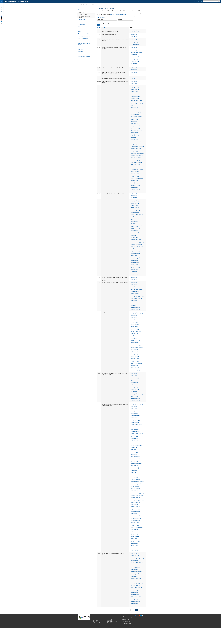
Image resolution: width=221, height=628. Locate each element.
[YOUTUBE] (1, 20)
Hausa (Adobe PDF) (134, 447)
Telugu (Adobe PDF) (135, 531)
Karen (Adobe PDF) (134, 126)
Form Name (120, 19)
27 (122, 610)
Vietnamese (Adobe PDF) (135, 65)
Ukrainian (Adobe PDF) (135, 185)
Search (219, 1)
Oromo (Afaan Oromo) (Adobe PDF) (138, 153)
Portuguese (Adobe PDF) (135, 160)
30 (129, 610)
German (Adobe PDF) (135, 336)
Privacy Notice (110, 622)
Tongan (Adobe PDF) (135, 538)
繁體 (125, 619)
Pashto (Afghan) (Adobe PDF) (136, 157)
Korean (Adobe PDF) (135, 56)
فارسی (130, 625)
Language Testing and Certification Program (84, 44)
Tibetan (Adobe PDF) (135, 534)
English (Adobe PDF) (135, 31)
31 (131, 610)
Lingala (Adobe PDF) (135, 139)
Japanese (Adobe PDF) (135, 125)
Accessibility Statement (111, 619)
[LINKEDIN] (1, 22)
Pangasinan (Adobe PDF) (135, 497)
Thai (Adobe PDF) (134, 180)
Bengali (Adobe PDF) (135, 94)
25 (117, 610)
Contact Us (95, 621)
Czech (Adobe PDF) (134, 216)
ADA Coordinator (81, 51)
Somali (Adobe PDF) (135, 61)
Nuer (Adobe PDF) (134, 151)
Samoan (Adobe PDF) (135, 171)
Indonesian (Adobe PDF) (135, 456)
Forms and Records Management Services (84, 17)
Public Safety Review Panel (83, 38)
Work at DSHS (95, 620)
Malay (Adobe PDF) (134, 142)
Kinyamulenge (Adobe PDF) (136, 130)
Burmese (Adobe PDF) (135, 98)
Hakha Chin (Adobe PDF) (135, 118)
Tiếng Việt (124, 625)
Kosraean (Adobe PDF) (135, 233)
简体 (123, 619)
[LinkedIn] (141, 616)
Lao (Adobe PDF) (134, 57)
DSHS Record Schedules (83, 14)
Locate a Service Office (97, 622)
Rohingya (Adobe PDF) (135, 164)
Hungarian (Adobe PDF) (135, 451)
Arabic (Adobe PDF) (134, 50)
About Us (94, 619)
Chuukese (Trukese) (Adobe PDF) (137, 103)
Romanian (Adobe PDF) (135, 166)
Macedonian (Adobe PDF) (136, 141)
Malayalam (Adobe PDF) (135, 479)
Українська (129, 623)
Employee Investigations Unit (83, 33)
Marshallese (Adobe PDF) (136, 148)
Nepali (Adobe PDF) (134, 150)
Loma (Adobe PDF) (134, 477)
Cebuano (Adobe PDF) (135, 426)
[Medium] (143, 616)
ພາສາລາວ (127, 626)
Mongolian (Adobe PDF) (135, 488)
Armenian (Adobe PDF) (135, 415)
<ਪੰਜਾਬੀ (129, 621)
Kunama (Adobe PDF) (135, 134)
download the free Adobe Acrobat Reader (118, 14)
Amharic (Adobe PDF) (135, 89)
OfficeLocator (1, 9)
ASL (133, 626)
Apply (99, 25)
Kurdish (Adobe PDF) (135, 135)
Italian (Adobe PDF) (134, 123)
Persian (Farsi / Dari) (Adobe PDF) (137, 159)
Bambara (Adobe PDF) (135, 93)
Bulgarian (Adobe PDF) (135, 96)
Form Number (100, 19)
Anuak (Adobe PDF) (134, 320)
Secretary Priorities (81, 24)
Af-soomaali (124, 623)
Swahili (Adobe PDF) (135, 176)
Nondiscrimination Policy (111, 617)
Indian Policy (80, 49)
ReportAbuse (1, 13)
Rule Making (109, 623)
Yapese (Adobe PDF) (134, 273)
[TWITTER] (1, 18)
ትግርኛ (131, 626)
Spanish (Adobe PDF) (135, 44)
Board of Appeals (81, 29)
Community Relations (82, 19)
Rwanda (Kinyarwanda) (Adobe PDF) (138, 169)
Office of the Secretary (84, 4)
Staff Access (95, 617)
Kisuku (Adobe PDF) (134, 465)
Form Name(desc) (105, 27)
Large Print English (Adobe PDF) (137, 313)
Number (99, 27)
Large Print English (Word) (136, 312)
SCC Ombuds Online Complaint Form (84, 56)
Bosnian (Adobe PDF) (135, 324)
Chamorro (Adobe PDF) (135, 429)
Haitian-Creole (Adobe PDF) (136, 116)
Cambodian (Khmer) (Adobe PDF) (137, 52)
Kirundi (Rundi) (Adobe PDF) (136, 463)
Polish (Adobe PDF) (134, 349)
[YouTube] (139, 616)
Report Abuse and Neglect (97, 623)
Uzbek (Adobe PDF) (134, 545)
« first (107, 610)
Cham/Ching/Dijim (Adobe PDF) (137, 427)
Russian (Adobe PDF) (135, 42)
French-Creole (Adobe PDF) (136, 112)
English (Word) (134, 30)
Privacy (79, 31)
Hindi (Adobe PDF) (134, 119)
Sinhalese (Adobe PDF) (135, 520)
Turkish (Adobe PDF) (135, 183)
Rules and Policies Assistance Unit (84, 40)
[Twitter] (137, 616)
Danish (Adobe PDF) (135, 105)
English (123, 617)
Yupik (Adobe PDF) (134, 274)
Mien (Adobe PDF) (134, 484)
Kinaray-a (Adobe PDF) (135, 128)
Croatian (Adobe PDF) (135, 333)
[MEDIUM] (1, 24)
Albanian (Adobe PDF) (135, 410)
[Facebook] (135, 616)
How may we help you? (197, 1)
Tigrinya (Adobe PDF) (135, 182)
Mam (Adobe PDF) (134, 144)
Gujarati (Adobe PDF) (135, 114)
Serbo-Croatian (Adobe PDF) (136, 518)
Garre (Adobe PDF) (134, 221)
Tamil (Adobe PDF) (134, 529)
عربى (123, 621)
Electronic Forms (81, 12)
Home (79, 4)
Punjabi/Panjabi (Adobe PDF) (136, 162)
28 (124, 610)
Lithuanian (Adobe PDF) (135, 475)
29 (126, 610)
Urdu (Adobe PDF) (134, 187)
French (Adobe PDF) (135, 110)
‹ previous (111, 610)
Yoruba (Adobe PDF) (134, 550)
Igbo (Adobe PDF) (134, 452)
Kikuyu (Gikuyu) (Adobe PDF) (136, 461)
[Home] (1, 1)
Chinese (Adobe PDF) (135, 54)
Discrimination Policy (82, 53)
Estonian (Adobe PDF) (135, 109)
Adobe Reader (109, 620)
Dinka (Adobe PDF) (134, 107)
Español (126, 617)
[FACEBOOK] (1, 16)
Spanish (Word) (134, 305)
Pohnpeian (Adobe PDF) (135, 502)
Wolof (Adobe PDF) (134, 191)
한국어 (128, 619)
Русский (130, 617)
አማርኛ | (127, 625)
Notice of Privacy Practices (112, 621)
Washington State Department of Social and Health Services (16, 1)
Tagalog (123, 626)
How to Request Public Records (84, 36)
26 (119, 610)
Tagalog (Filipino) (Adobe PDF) (137, 178)
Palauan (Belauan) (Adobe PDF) (137, 155)
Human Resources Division (83, 46)
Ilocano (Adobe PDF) (135, 121)
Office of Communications (83, 26)
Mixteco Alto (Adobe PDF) (136, 486)
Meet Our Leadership (82, 22)
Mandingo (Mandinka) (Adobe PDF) (137, 146)
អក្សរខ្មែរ (126, 621)
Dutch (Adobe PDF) (134, 438)
